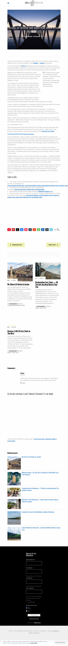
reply (23, 383)
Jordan (29, 23)
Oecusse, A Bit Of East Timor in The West (18, 332)
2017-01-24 (41, 23)
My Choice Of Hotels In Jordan (18, 284)
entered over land (48, 131)
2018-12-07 (20, 303)
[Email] (51, 229)
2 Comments (36, 36)
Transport (35, 23)
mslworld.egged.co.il (45, 191)
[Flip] (13, 229)
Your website (30, 588)
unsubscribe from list (34, 618)
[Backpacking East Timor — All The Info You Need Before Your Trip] (48, 271)
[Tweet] (17, 229)
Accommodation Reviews (14, 305)
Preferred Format (31, 605)
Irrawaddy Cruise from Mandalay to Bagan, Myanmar (38, 512)
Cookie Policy (33, 643)
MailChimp (37, 622)
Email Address (30, 559)
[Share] (21, 229)
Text (29, 611)
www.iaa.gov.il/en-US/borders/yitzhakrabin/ (29, 189)
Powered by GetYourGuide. (15, 134)
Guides (37, 308)
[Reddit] (34, 229)
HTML (29, 608)
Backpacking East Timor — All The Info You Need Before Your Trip (46, 284)
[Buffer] (47, 229)
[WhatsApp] (38, 229)
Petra (23, 66)
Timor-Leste (43, 308)
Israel (24, 23)
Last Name (29, 578)
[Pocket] (26, 229)
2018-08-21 (20, 351)
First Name (29, 568)
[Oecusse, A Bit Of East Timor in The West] (20, 319)
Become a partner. (28, 134)
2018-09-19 (48, 306)
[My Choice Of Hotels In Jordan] (20, 272)
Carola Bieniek (27, 36)
